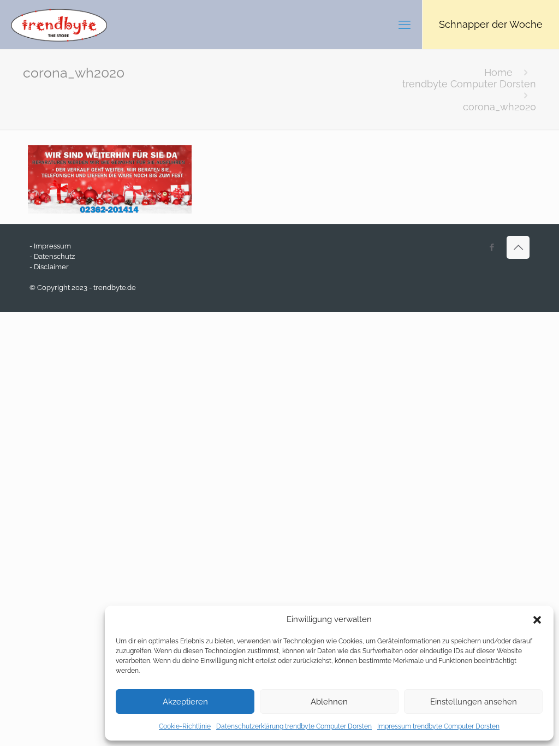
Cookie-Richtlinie (185, 726)
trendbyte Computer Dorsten (469, 84)
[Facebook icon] (491, 247)
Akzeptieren (185, 702)
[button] (537, 619)
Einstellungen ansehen (473, 702)
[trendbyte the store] (59, 24)
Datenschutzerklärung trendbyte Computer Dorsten (294, 726)
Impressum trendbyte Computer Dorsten (438, 726)
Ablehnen (329, 702)
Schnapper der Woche (491, 24)
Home (498, 72)
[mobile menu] (404, 24)
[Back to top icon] (518, 247)
